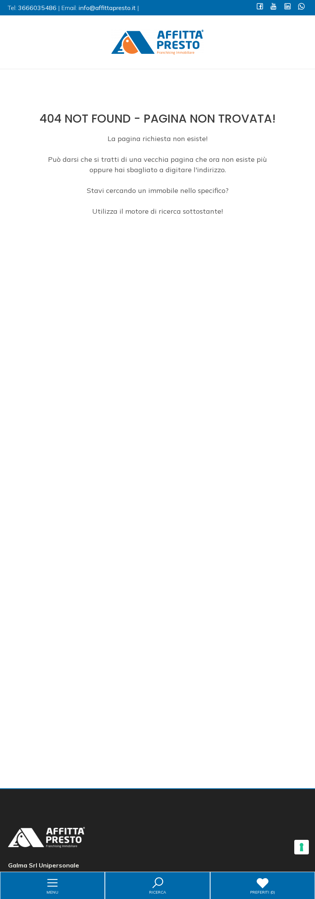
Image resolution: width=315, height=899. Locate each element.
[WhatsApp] (301, 7)
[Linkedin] (287, 7)
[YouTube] (273, 7)
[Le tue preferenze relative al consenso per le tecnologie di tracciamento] (301, 847)
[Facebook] (259, 7)
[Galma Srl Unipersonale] (157, 41)
